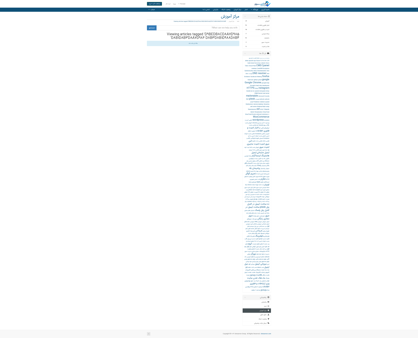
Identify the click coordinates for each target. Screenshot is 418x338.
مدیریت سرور (248, 251)
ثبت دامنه (261, 185)
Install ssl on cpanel (252, 91)
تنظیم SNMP (259, 182)
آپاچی (250, 120)
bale (249, 63)
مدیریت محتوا (265, 254)
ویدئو (267, 290)
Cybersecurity (248, 71)
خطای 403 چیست (259, 192)
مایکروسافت (262, 251)
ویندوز (263, 290)
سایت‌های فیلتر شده (251, 213)
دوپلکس (267, 197)
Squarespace (252, 109)
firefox (265, 76)
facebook (253, 77)
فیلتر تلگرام (257, 233)
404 (258, 58)
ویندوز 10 (257, 290)
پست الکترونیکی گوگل (250, 163)
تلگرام (263, 179)
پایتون (267, 163)
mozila (267, 96)
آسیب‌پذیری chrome (258, 123)
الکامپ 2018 (258, 141)
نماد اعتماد (264, 270)
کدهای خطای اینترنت (258, 244)
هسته (247, 275)
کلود (266, 247)
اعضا (238, 21)
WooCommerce (261, 117)
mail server (266, 93)
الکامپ (248, 138)
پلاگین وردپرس (265, 165)
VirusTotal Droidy (250, 114)
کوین (257, 247)
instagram (263, 88)
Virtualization (258, 112)
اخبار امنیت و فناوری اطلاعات (258, 129)
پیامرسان (263, 168)
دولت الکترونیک (260, 197)
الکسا (253, 141)
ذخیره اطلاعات (261, 199)
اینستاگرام (256, 156)
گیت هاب (261, 249)
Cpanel (265, 65)
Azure (258, 61)
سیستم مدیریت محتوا (263, 229)
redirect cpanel (264, 102)
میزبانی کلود (251, 264)
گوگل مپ (267, 249)
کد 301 (256, 241)
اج (259, 128)
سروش (264, 222)
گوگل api (246, 247)
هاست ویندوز (256, 275)
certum (263, 63)
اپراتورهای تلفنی (265, 128)
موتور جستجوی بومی (249, 259)
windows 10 (265, 114)
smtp (267, 106)
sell (251, 106)
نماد (268, 270)
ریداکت (247, 199)
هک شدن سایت (254, 278)
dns (268, 71)
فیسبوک (262, 233)
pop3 (252, 102)
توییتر (266, 184)
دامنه (261, 194)
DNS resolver (259, 73)
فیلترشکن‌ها (266, 236)
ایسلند (250, 150)
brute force (254, 63)
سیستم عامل (250, 226)
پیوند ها (256, 171)
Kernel (260, 93)
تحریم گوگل (251, 174)
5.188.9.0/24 (252, 58)
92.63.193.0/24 (264, 61)
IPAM (256, 93)
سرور (267, 216)
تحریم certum (250, 171)
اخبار (246, 9)
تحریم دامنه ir (260, 174)
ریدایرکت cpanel (252, 201)
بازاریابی (215, 9)
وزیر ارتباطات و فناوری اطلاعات (259, 285)
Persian (182, 4)
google (265, 79)
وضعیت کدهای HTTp (256, 287)
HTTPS (250, 88)
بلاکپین (267, 158)
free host (250, 80)
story (261, 109)
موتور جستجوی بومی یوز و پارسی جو (259, 261)
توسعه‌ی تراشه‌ (252, 182)
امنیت (262, 144)
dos (247, 73)
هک (263, 278)
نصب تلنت (254, 267)
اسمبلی (261, 138)
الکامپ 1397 (266, 141)
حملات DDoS (251, 185)
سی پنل (256, 226)
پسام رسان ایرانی (260, 163)
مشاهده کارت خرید (154, 4)
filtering (259, 77)
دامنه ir (257, 194)
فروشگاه (255, 9)
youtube (266, 120)
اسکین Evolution (260, 134)
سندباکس (261, 226)
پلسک (259, 165)
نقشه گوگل (248, 267)
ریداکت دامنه (265, 201)
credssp (254, 68)
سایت (258, 213)
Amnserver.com (266, 334)
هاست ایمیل (247, 272)
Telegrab (266, 109)
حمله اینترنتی (265, 187)
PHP (247, 99)
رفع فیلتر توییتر (253, 199)
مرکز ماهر (259, 254)
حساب (152, 9)
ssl (258, 109)
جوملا (256, 185)
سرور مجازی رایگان (259, 217)
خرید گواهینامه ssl (258, 190)
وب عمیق (253, 281)
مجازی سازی (255, 251)
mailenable (252, 96)
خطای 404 (250, 192)
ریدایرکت (259, 201)
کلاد (268, 247)
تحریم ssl (266, 174)
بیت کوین (260, 158)
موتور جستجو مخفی (261, 259)
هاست (253, 272)
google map (265, 83)
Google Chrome (253, 82)
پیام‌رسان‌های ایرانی (264, 171)
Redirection (249, 104)
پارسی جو (249, 161)
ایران (263, 150)
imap (256, 88)
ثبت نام (168, 4)
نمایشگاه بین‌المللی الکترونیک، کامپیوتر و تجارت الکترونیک (257, 271)
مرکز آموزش (237, 9)
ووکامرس (247, 287)
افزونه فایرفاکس (254, 138)
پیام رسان (253, 165)
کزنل (246, 244)
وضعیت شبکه (226, 9)
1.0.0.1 (264, 58)
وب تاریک (258, 281)
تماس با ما (206, 9)
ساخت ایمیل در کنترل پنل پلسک (257, 208)
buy (259, 63)
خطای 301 (266, 192)
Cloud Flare (252, 66)
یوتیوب (253, 290)
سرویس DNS (258, 222)
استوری (254, 131)
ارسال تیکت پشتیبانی (260, 323)
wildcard (259, 114)
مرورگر (253, 254)
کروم (250, 244)
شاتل (256, 229)
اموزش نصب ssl (254, 147)
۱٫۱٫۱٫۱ (267, 58)
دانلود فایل (263, 315)
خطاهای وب (249, 190)
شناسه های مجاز (249, 229)
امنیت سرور (264, 147)
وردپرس (247, 280)
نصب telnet (260, 267)
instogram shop (264, 91)
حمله (246, 185)
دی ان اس (253, 197)
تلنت (259, 179)
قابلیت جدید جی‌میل (253, 239)
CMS (258, 65)
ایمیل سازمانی (263, 152)
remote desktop (258, 104)
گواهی (253, 247)
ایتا (266, 150)
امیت (248, 147)
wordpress (258, 120)
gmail (260, 80)
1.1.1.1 (261, 58)
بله (264, 158)
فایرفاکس (258, 231)
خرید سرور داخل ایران (256, 187)
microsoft (261, 96)
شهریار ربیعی (266, 231)
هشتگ (267, 278)
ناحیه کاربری (265, 9)
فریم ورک (252, 231)
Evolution (247, 77)
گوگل (250, 247)
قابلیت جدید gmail (264, 239)
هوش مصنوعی (265, 281)
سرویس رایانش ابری (256, 224)
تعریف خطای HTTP (264, 177)
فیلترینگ (259, 236)
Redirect (257, 102)
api (255, 61)
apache (251, 61)
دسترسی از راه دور (250, 194)
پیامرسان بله (254, 168)
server (255, 106)
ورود (174, 4)
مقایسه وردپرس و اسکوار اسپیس (255, 257)
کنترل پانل (261, 247)
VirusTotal (266, 112)
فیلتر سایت (251, 233)
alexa (246, 61)
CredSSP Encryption (263, 68)
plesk (252, 99)
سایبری (263, 213)
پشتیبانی (264, 302)
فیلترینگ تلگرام (251, 236)
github (256, 80)
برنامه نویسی (247, 156)
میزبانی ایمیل (261, 264)
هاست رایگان (265, 275)
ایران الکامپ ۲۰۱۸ (257, 150)
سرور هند (254, 219)
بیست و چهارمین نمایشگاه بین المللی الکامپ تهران (259, 159)
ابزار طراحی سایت (253, 125)
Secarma (266, 104)
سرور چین (262, 216)
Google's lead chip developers (259, 85)
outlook (261, 99)
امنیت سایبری (253, 144)
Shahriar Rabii (261, 106)
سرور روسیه (256, 216)
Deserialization (261, 71)
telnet (252, 112)
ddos (255, 71)
